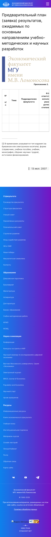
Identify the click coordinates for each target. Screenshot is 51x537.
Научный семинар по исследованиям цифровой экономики (22, 356)
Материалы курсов (11, 436)
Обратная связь (9, 461)
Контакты (7, 265)
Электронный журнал (12, 372)
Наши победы (8, 252)
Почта (5, 455)
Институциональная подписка (15, 430)
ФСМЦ (6, 329)
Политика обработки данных (25, 509)
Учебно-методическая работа (15, 316)
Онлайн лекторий (10, 442)
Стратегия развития (11, 234)
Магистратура (9, 291)
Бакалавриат (8, 285)
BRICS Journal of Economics (14, 379)
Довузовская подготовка (13, 278)
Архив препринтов (10, 398)
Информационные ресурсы (14, 411)
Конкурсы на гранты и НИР (14, 349)
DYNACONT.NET (25, 531)
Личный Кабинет (10, 449)
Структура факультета (12, 208)
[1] (3, 143)
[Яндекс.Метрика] (20, 521)
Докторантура (9, 303)
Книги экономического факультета (17, 417)
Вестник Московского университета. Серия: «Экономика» (21, 365)
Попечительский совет (12, 227)
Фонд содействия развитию (14, 240)
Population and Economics (13, 385)
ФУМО (5, 322)
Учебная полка (9, 424)
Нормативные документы (13, 221)
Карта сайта (8, 468)
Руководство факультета (13, 202)
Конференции (8, 342)
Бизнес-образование (11, 310)
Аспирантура (8, 297)
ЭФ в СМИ (7, 246)
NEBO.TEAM (25, 528)
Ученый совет (8, 215)
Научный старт (9, 391)
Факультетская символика (14, 259)
